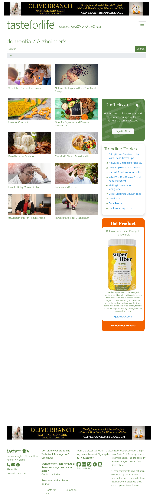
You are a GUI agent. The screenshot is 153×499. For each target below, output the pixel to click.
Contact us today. (51, 474)
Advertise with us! (16, 473)
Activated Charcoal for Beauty (125, 162)
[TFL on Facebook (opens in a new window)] (78, 464)
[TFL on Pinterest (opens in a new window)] (89, 464)
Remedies (71, 490)
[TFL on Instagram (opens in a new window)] (84, 464)
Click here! (47, 457)
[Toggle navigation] (142, 24)
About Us (12, 469)
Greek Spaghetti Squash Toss (125, 193)
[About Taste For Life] (18, 464)
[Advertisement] (123, 79)
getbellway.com (123, 316)
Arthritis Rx (114, 198)
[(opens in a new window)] (123, 265)
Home (10, 55)
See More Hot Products (123, 325)
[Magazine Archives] (100, 464)
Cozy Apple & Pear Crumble (124, 167)
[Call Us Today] (9, 464)
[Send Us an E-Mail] (13, 464)
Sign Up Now (123, 131)
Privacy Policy (84, 468)
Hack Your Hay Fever (120, 208)
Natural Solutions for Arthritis (125, 172)
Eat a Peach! (115, 203)
